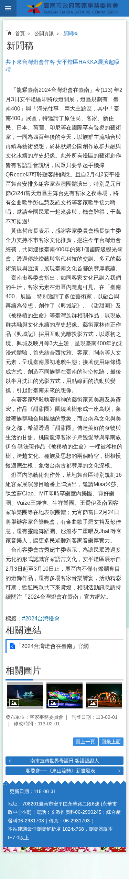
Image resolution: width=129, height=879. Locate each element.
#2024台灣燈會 (41, 618)
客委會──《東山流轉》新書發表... (62, 770)
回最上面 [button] (111, 741)
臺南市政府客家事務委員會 (73, 8)
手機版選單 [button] (8, 8)
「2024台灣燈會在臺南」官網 (52, 646)
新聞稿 (70, 33)
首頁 (20, 33)
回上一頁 (85, 741)
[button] (25, 695)
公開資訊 (44, 33)
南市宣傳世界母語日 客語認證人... (66, 760)
